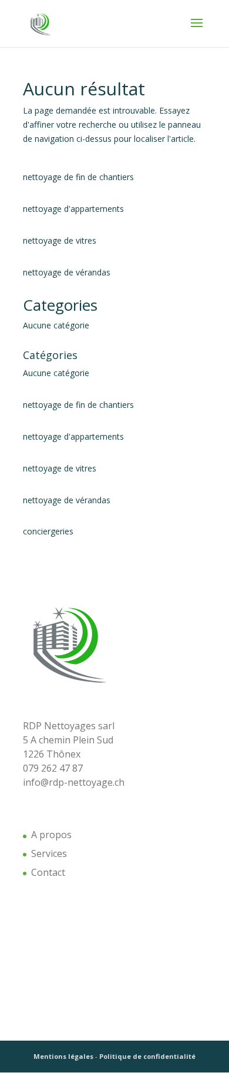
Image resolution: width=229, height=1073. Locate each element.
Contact (48, 872)
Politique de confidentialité (147, 1056)
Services (49, 853)
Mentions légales (63, 1056)
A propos (51, 834)
